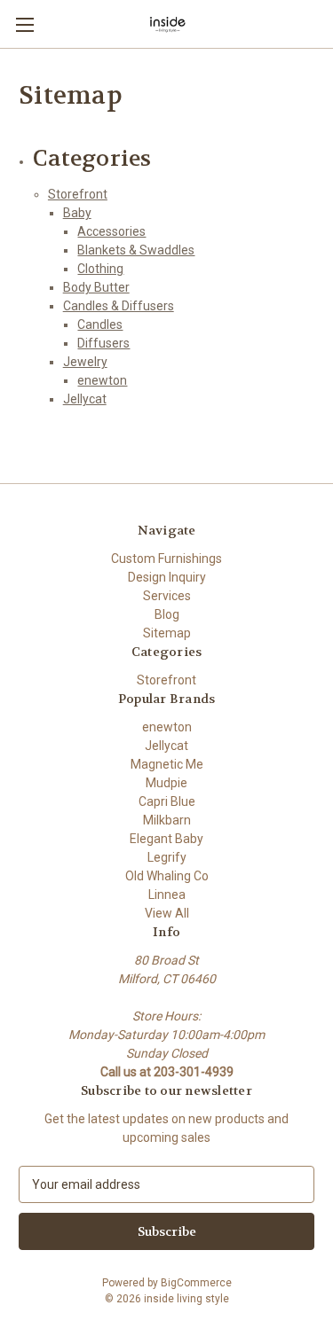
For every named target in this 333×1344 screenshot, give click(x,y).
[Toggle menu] (24, 24)
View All (167, 913)
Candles (100, 324)
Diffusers (103, 343)
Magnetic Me (167, 764)
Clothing (100, 269)
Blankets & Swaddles (135, 250)
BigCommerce (196, 1283)
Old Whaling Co (167, 876)
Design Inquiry (167, 577)
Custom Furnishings (166, 558)
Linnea (167, 894)
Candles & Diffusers (118, 306)
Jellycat (85, 399)
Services (167, 596)
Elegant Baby (166, 839)
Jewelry (85, 362)
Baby (77, 213)
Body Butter (96, 287)
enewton (102, 380)
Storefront (77, 194)
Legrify (166, 857)
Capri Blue (167, 801)
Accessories (111, 231)
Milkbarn (167, 820)
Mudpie (166, 783)
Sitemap (167, 633)
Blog (167, 614)
